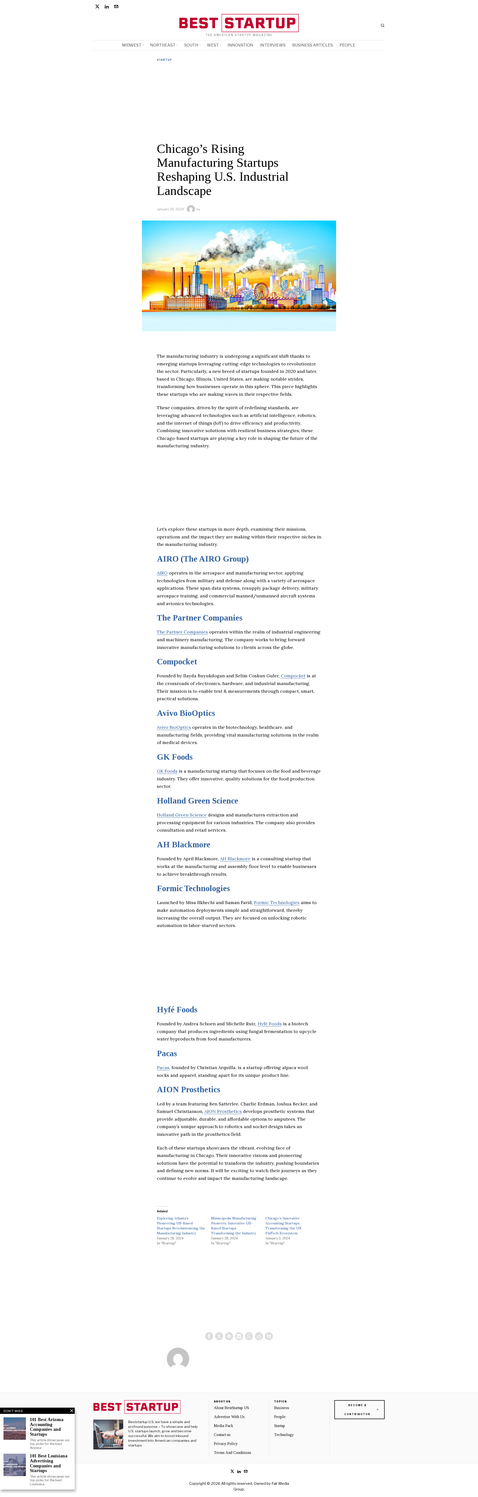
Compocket (177, 661)
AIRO (162, 573)
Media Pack (223, 1426)
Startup (164, 59)
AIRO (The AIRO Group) (203, 558)
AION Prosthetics (188, 1089)
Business (281, 1408)
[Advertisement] (239, 102)
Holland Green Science (197, 800)
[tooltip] (97, 6)
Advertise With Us (229, 1417)
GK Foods (175, 756)
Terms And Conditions (232, 1452)
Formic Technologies (193, 888)
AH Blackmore (183, 844)
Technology (284, 1435)
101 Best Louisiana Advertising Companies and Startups (48, 1463)
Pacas (167, 1053)
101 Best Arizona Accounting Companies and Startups (46, 1427)
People (280, 1417)
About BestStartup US (231, 1408)
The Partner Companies (199, 617)
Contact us (222, 1435)
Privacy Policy (226, 1443)
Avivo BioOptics (186, 713)
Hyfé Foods (177, 1009)
